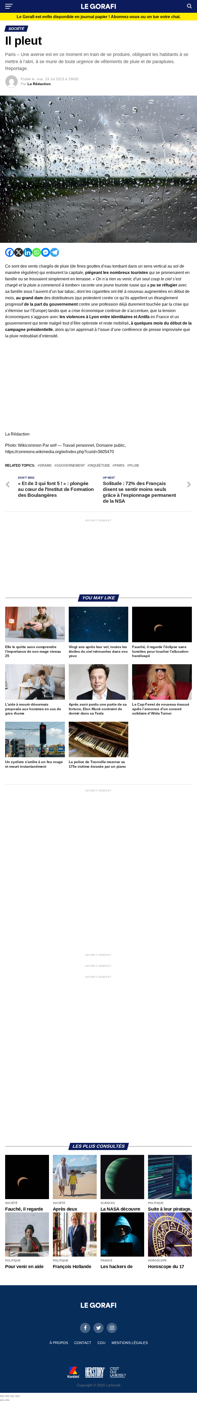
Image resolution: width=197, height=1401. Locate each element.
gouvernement (70, 465)
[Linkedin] (27, 252)
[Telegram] (54, 252)
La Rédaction (39, 84)
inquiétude (100, 465)
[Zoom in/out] (17, 1396)
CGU (101, 1343)
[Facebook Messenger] (45, 252)
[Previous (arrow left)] (2, 1400)
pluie (134, 465)
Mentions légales (130, 1343)
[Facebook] (9, 252)
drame (46, 465)
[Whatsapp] (36, 252)
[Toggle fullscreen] (12, 1396)
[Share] (7, 1396)
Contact (82, 1343)
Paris (120, 465)
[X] (18, 252)
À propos (59, 1343)
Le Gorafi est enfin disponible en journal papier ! (99, 17)
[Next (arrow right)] (7, 1400)
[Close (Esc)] (2, 1396)
